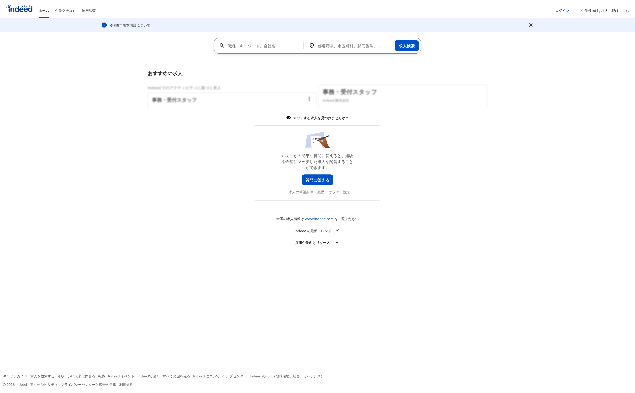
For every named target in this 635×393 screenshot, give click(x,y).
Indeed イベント (121, 376)
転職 (101, 376)
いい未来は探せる (81, 376)
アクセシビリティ (44, 384)
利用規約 (126, 384)
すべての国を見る (176, 376)
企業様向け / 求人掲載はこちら (605, 10)
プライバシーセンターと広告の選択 (88, 384)
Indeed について (206, 376)
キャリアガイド (15, 376)
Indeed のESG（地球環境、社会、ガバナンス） (287, 376)
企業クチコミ (65, 10)
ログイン (562, 10)
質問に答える (317, 179)
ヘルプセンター (234, 376)
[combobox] (260, 45)
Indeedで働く (148, 376)
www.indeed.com (319, 218)
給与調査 (89, 10)
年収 (61, 376)
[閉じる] (530, 25)
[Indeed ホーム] (19, 9)
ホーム (44, 10)
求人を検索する (42, 376)
